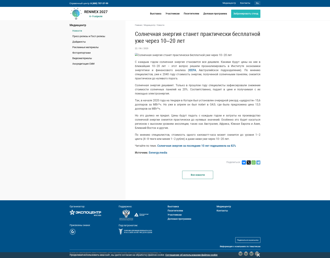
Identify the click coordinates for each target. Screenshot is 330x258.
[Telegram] (258, 162)
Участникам (173, 13)
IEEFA (192, 70)
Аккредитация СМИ (83, 63)
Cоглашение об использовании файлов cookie (191, 255)
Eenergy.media (158, 152)
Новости (77, 30)
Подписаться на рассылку (247, 240)
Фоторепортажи (81, 52)
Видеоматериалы (82, 58)
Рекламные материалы (85, 47)
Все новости (198, 174)
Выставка (155, 13)
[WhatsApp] (253, 162)
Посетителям (191, 13)
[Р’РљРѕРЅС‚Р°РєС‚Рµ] (244, 162)
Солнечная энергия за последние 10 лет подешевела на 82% (196, 145)
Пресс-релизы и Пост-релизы (88, 36)
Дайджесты (79, 41)
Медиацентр (78, 25)
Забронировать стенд (245, 13)
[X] (249, 162)
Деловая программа (215, 13)
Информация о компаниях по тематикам (240, 246)
